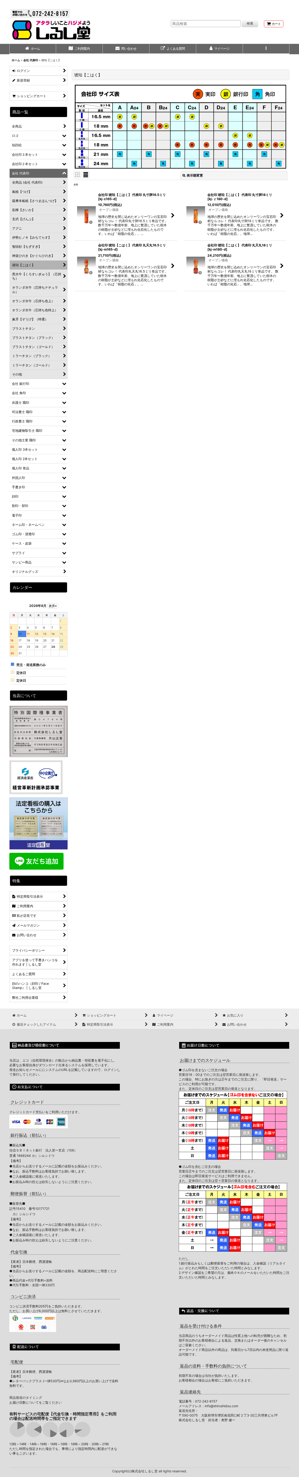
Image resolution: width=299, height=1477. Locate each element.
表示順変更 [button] (195, 175)
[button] (266, 49)
